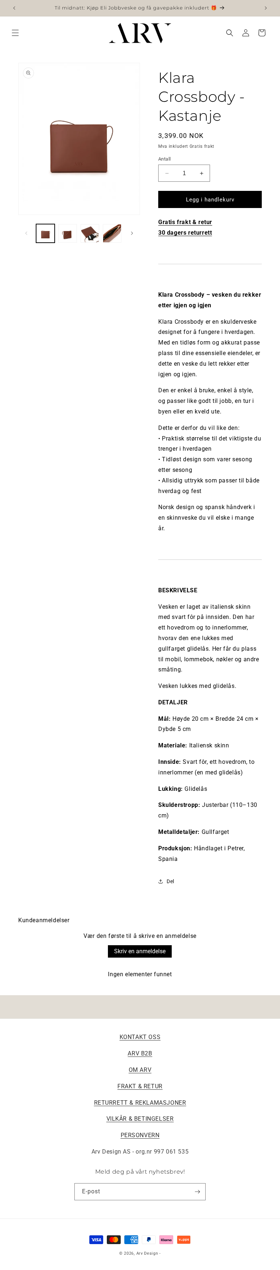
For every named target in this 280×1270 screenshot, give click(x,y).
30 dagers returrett (185, 232)
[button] (15, 33)
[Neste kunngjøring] (266, 8)
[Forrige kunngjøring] (14, 8)
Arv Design (147, 1253)
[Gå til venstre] (26, 233)
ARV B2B (140, 1053)
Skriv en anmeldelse (140, 951)
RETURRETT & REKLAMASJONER (140, 1102)
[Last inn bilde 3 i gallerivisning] (90, 233)
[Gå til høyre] (132, 233)
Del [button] (170, 881)
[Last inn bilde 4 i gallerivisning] (112, 233)
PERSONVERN (140, 1135)
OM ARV (140, 1069)
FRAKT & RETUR (140, 1086)
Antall (164, 159)
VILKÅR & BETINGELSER (140, 1118)
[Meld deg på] (197, 1191)
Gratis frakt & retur (185, 222)
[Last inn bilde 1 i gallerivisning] (45, 233)
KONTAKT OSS (140, 1037)
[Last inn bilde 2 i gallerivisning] (67, 233)
